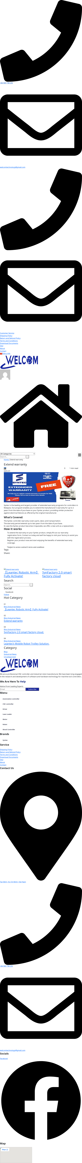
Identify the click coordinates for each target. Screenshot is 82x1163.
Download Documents (9, 343)
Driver (5, 709)
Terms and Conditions (9, 341)
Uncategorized (10, 657)
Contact (3, 351)
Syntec (5, 740)
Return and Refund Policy (10, 338)
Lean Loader (7, 714)
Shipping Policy (6, 336)
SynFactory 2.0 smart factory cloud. (24, 632)
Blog (6, 607)
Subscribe (32, 689)
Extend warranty (13, 620)
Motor (5, 719)
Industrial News (14, 607)
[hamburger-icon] (79, 455)
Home (7, 459)
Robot (5, 724)
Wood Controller (9, 729)
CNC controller (8, 704)
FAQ (1, 346)
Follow (6, 594)
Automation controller (11, 699)
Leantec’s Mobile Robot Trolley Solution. (26, 643)
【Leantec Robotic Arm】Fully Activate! (21, 574)
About (2, 348)
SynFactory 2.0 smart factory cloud (57, 574)
